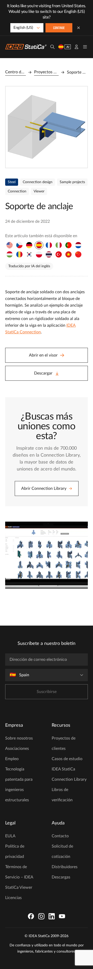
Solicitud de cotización (62, 851)
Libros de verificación (62, 795)
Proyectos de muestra (46, 72)
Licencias (13, 898)
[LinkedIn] (52, 916)
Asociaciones (17, 748)
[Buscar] (52, 47)
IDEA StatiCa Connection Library (69, 774)
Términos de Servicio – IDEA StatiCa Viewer (19, 877)
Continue (59, 28)
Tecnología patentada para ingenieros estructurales (19, 784)
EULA (10, 836)
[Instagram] (41, 916)
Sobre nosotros (19, 738)
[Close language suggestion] (78, 28)
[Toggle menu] (85, 47)
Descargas (61, 877)
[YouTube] (62, 916)
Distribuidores (65, 867)
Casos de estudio (67, 759)
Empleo (12, 759)
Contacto (60, 836)
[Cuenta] (76, 46)
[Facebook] (31, 916)
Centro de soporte (15, 72)
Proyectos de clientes (63, 743)
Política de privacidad (14, 851)
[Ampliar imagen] (46, 127)
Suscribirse (47, 692)
